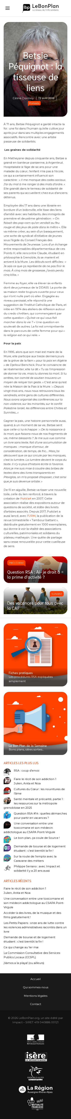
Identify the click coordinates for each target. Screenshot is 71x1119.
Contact (35, 1004)
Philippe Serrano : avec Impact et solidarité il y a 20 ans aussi (37, 868)
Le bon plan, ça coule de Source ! (37, 838)
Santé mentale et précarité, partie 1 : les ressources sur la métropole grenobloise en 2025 (34, 803)
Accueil (35, 979)
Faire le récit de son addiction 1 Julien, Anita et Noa (35, 781)
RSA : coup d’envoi (26, 770)
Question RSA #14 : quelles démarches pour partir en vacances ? (40, 816)
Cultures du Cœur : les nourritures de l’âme (39, 791)
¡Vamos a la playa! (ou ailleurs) (24, 963)
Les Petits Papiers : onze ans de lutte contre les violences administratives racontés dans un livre (35, 927)
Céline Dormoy (23, 98)
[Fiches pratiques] (35, 654)
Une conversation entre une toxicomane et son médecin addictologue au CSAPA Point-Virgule (29, 828)
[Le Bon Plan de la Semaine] (35, 723)
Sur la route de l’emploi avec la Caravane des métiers (35, 858)
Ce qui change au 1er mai (21, 947)
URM (32, 515)
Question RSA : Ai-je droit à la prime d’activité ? (33, 574)
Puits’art (25, 498)
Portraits (34, 103)
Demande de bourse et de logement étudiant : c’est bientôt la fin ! (40, 848)
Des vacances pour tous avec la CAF (35, 605)
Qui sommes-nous (35, 987)
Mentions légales (35, 995)
